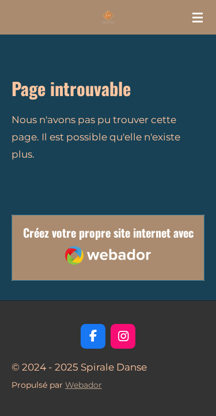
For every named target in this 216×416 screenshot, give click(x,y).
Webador (83, 385)
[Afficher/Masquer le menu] (197, 17)
